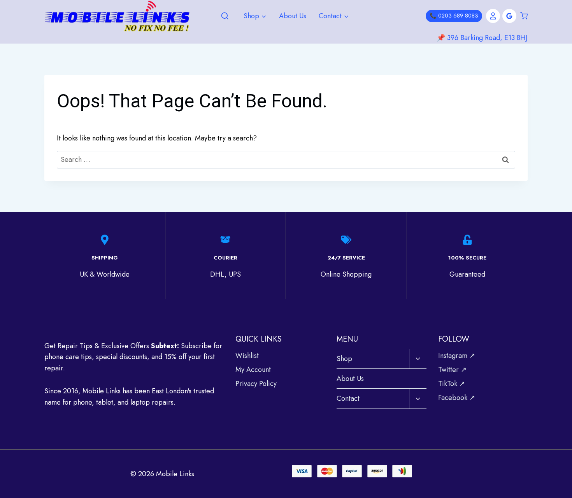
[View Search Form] (225, 16)
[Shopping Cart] (524, 16)
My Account (253, 370)
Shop (344, 359)
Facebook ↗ (456, 398)
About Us (292, 16)
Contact (348, 398)
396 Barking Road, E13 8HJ (486, 38)
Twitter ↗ (452, 370)
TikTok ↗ (451, 384)
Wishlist (247, 356)
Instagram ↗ (456, 356)
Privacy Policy (256, 384)
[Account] (493, 16)
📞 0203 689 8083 (454, 15)
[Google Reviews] (509, 16)
